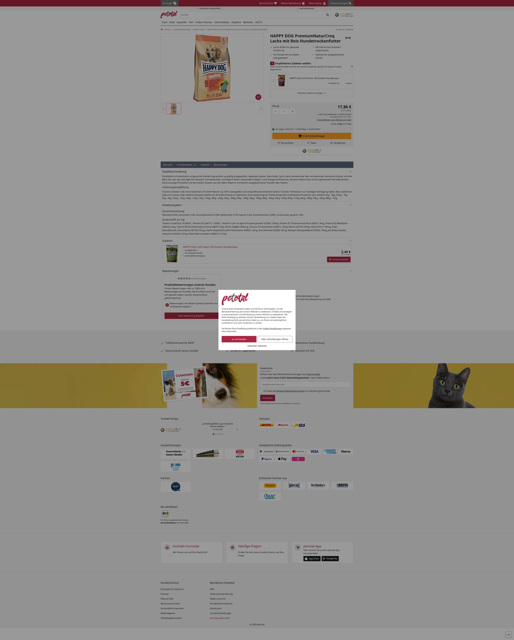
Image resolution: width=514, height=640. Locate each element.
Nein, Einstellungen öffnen (275, 339)
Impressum (262, 346)
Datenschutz (252, 346)
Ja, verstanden (239, 339)
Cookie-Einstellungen (272, 328)
